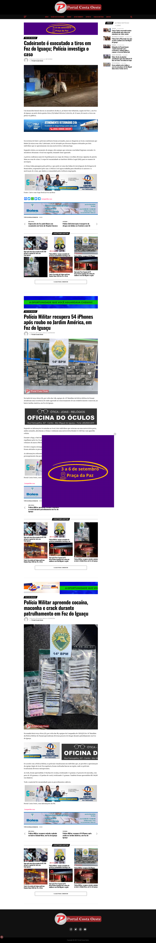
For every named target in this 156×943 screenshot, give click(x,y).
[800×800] (78, 507)
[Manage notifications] (1, 937)
